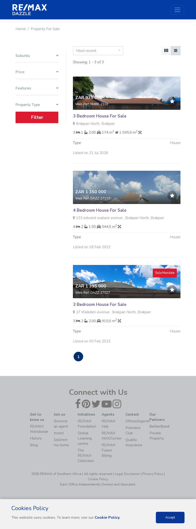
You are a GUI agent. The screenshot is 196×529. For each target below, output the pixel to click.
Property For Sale (45, 29)
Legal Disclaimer (127, 474)
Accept (170, 517)
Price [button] (20, 72)
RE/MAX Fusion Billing (108, 450)
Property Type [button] (28, 105)
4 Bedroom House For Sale (99, 210)
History (36, 438)
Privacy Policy (152, 474)
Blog (34, 445)
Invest (59, 433)
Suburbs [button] (23, 56)
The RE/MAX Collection (86, 455)
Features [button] (23, 88)
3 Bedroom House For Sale (99, 116)
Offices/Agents (137, 421)
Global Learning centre (85, 438)
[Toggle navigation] (177, 10)
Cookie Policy (98, 479)
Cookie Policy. (107, 517)
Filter (37, 117)
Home (21, 29)
